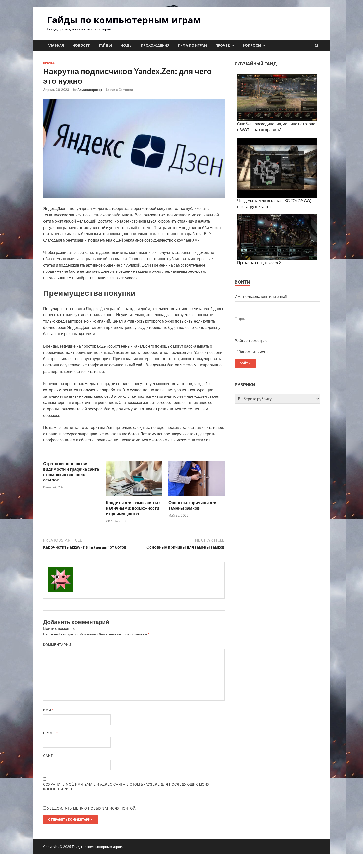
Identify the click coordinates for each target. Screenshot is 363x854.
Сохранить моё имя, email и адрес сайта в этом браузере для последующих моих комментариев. (126, 786)
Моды (126, 45)
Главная (55, 45)
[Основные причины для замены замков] (196, 497)
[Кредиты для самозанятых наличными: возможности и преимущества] (134, 497)
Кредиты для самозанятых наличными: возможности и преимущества (133, 508)
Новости (81, 45)
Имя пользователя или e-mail (261, 296)
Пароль (241, 318)
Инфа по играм (192, 45)
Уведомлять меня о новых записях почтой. (91, 808)
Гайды (105, 45)
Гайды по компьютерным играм (124, 20)
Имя (48, 710)
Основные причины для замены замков (193, 505)
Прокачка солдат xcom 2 (259, 262)
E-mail (50, 733)
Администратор (89, 90)
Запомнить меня (254, 351)
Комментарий (57, 644)
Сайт (48, 756)
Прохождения (155, 45)
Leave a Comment (119, 90)
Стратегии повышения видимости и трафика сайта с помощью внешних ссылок (71, 471)
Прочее (222, 45)
